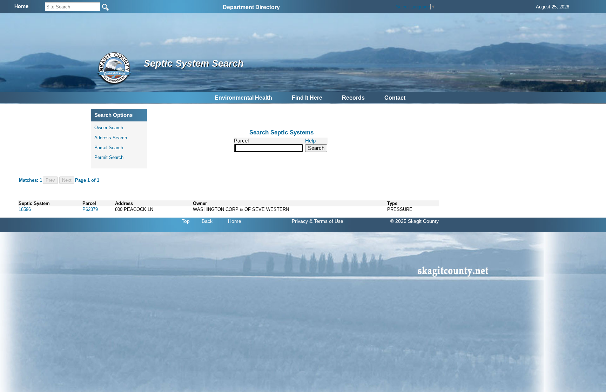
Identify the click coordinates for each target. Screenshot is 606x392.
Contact (394, 98)
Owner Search (108, 127)
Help (310, 141)
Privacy (300, 221)
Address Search (110, 137)
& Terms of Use (326, 221)
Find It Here (307, 98)
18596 (25, 209)
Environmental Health (243, 98)
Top (186, 221)
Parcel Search (108, 147)
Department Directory (251, 7)
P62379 (90, 209)
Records (353, 98)
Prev (50, 180)
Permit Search (108, 157)
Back (207, 221)
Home (234, 221)
